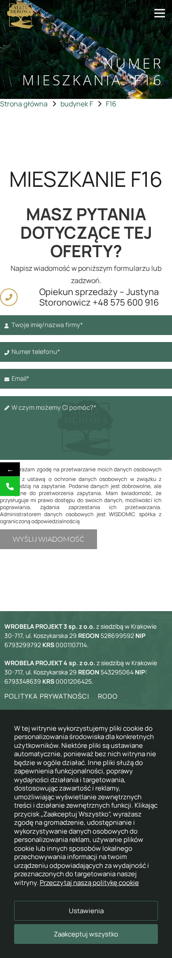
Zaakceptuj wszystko (86, 934)
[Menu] (160, 13)
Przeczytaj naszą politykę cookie (89, 882)
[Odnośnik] (20, 15)
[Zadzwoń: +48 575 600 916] (10, 486)
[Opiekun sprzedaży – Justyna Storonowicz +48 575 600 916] (13, 297)
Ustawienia (86, 910)
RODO (108, 696)
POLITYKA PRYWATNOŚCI (47, 696)
